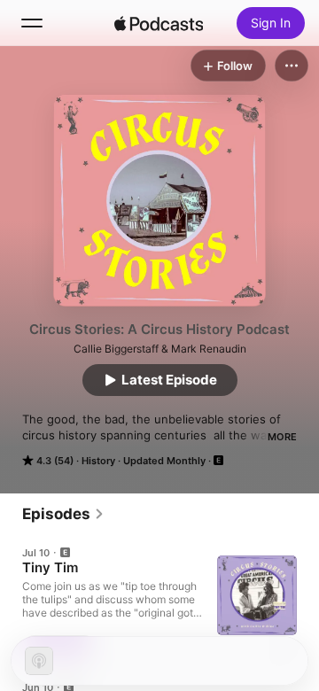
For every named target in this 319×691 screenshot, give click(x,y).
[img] (158, 23)
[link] (63, 514)
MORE (282, 437)
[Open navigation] (31, 23)
